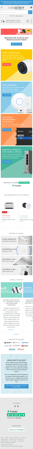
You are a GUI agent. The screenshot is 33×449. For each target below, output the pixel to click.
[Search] (30, 12)
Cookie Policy (21, 441)
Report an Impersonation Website (8, 442)
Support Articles (4, 439)
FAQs (11, 437)
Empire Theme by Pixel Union (7, 446)
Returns (23, 437)
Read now (11, 329)
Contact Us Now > (19, 15)
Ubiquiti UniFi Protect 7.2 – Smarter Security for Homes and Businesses (11, 302)
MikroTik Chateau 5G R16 (8, 219)
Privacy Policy (13, 441)
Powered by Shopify (18, 446)
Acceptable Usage (5, 441)
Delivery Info (17, 437)
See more (16, 334)
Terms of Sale (12, 439)
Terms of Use (20, 439)
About (2, 437)
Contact (7, 437)
